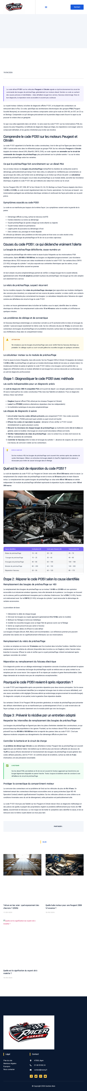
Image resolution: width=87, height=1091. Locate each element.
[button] (46, 7)
